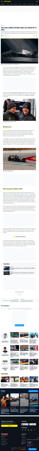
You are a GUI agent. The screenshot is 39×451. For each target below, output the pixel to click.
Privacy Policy (25, 447)
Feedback (23, 435)
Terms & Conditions (14, 447)
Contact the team (24, 439)
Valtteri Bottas (14, 92)
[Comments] (36, 36)
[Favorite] (34, 36)
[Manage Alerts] (21, 294)
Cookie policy (20, 447)
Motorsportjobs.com (4, 439)
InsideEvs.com (3, 436)
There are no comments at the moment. (19, 308)
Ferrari (20, 196)
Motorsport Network (17, 449)
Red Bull (32, 95)
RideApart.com (3, 444)
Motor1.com (3, 438)
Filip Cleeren (5, 35)
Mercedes (27, 95)
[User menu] (37, 1)
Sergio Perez (21, 92)
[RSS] (34, 430)
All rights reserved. (24, 449)
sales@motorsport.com (25, 440)
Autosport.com (3, 441)
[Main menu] (2, 1)
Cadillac (16, 67)
